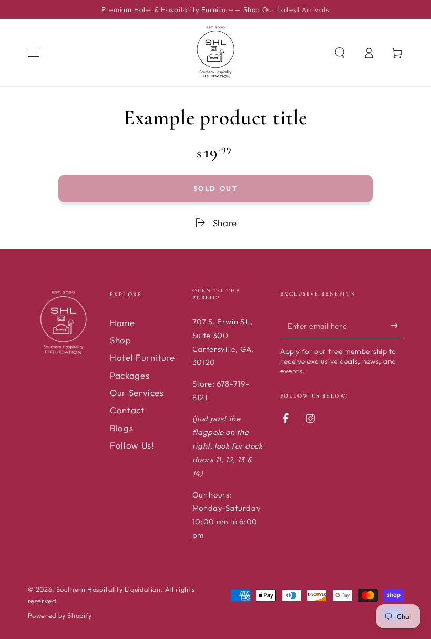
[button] (339, 52)
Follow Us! (131, 445)
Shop (120, 340)
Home (122, 322)
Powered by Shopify (60, 615)
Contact (127, 409)
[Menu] (33, 52)
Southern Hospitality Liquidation (108, 589)
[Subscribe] (397, 325)
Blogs (121, 427)
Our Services (137, 392)
